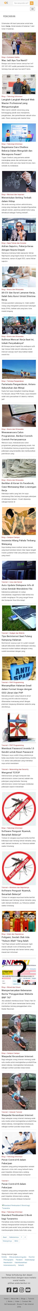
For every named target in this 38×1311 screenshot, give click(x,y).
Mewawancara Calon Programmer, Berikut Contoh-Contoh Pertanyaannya (17, 436)
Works (10, 1301)
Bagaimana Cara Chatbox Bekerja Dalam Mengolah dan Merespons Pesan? (17, 151)
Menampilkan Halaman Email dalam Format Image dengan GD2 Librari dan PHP (17, 689)
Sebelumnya (14, 1237)
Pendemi (19, 1260)
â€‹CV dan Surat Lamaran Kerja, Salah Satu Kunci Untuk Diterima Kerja (18, 296)
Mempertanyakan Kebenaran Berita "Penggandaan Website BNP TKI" (17, 994)
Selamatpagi (30, 1260)
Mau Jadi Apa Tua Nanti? (14, 60)
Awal (5, 1237)
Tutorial (31, 1299)
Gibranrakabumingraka (17, 1257)
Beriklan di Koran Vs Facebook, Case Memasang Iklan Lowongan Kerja (19, 487)
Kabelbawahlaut (21, 1262)
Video (17, 1301)
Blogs (23, 1299)
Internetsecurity (9, 1265)
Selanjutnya (7, 1241)
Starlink (32, 1257)
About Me (15, 1299)
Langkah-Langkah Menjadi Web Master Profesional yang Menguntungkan (18, 103)
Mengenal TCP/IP (11, 773)
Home (6, 1299)
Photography (8, 1260)
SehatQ (21, 1265)
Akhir (16, 1241)
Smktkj (4, 1257)
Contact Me (26, 1301)
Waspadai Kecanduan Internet (17, 1056)
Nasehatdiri (7, 1262)
